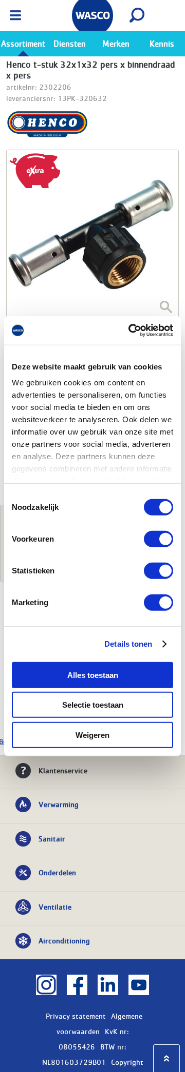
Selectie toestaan (92, 704)
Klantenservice (63, 770)
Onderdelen (57, 872)
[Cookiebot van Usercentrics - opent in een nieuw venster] (130, 330)
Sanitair (52, 838)
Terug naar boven (166, 1058)
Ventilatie (55, 906)
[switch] (158, 538)
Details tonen (128, 644)
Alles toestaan (92, 674)
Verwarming (59, 804)
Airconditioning (64, 940)
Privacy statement (76, 1015)
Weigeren (92, 734)
